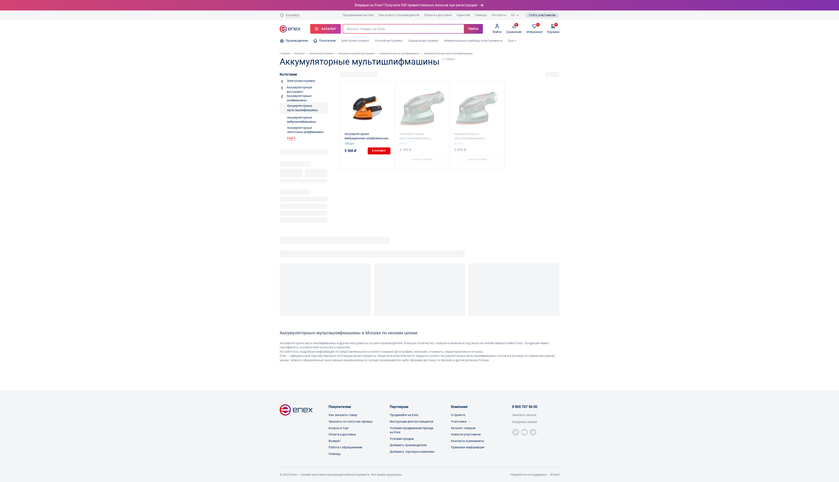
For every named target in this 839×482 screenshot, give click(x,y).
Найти (473, 29)
